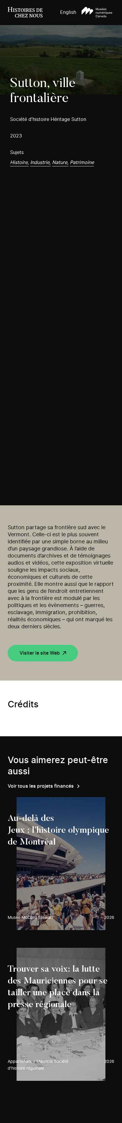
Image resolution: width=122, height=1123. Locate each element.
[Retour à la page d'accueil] (25, 12)
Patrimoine (82, 162)
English (68, 12)
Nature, (60, 162)
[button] (96, 12)
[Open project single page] (61, 863)
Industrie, (40, 162)
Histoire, (19, 162)
